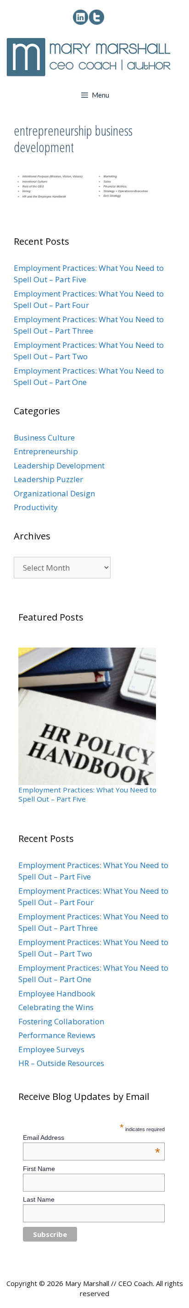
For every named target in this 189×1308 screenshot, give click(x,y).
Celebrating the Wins (56, 1007)
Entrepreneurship (46, 451)
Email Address (91, 1137)
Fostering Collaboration (61, 1021)
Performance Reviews (56, 1035)
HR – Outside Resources (61, 1063)
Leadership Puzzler (48, 479)
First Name (39, 1168)
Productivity (36, 507)
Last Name (39, 1199)
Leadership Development (59, 465)
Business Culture (44, 437)
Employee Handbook (56, 993)
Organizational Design (54, 493)
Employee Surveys (51, 1049)
